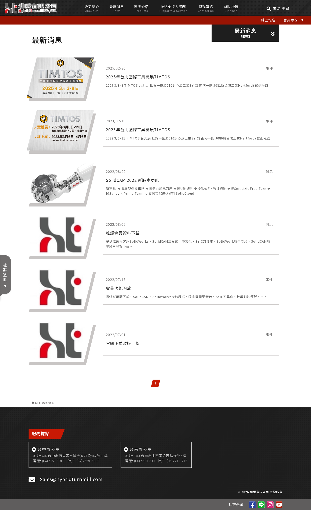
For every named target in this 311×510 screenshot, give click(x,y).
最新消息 (48, 403)
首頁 (35, 403)
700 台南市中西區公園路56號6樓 (160, 455)
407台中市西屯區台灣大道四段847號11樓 (75, 455)
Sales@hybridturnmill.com (71, 479)
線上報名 (268, 19)
